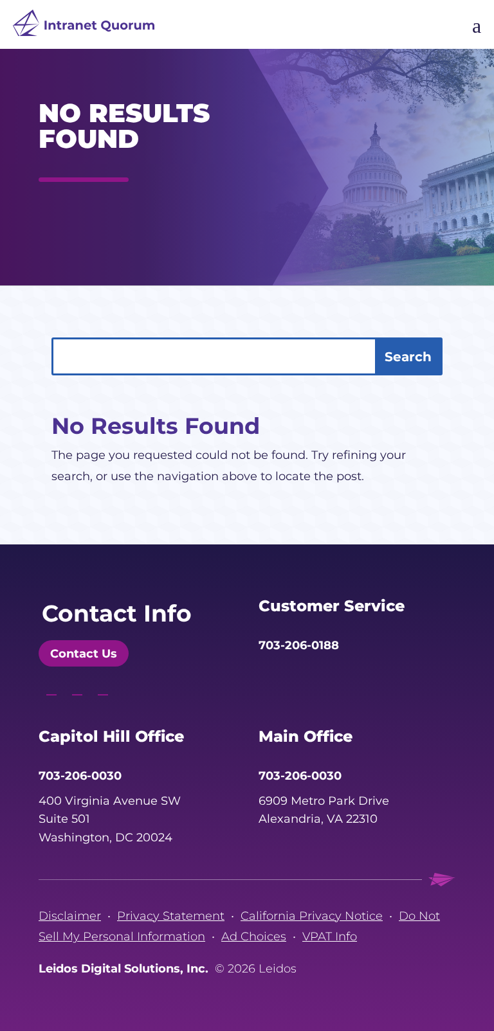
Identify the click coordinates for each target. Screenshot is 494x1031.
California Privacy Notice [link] (312, 916)
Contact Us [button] (83, 654)
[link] (83, 26)
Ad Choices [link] (253, 936)
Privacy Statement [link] (170, 916)
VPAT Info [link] (329, 936)
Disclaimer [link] (70, 916)
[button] (48, 210)
